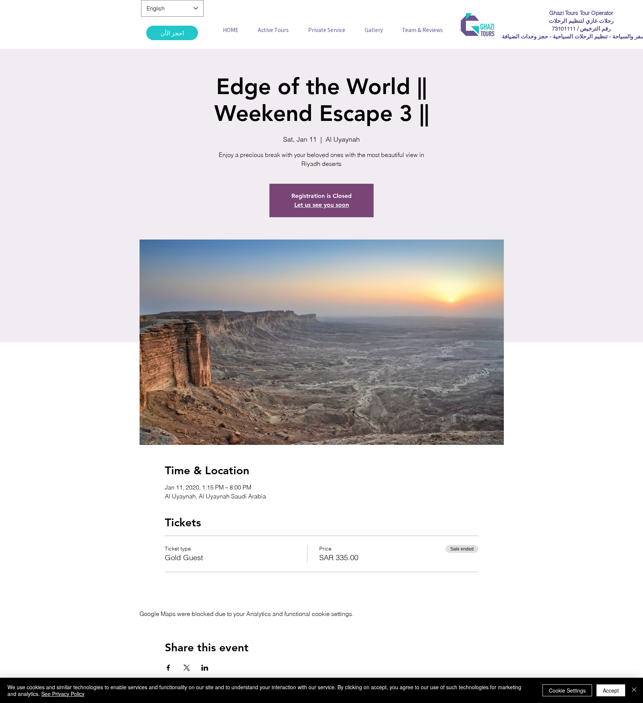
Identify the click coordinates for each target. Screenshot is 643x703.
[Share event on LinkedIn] (204, 668)
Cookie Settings (567, 690)
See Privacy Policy (62, 693)
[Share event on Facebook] (168, 668)
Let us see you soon (321, 204)
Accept (611, 690)
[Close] (634, 690)
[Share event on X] (186, 668)
